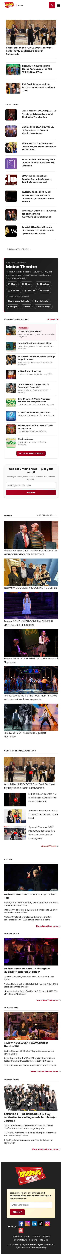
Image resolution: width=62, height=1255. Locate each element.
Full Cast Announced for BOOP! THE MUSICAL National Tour (38, 87)
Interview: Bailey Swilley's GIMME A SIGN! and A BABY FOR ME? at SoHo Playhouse (31, 992)
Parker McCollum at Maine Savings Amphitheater (36, 358)
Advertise (17, 1236)
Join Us (46, 1236)
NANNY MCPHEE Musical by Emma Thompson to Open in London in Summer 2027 (30, 911)
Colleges (12, 306)
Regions (33, 1240)
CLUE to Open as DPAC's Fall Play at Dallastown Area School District (29, 1052)
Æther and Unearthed (29, 331)
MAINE (20, 5)
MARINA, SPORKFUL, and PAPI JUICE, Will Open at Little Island (29, 978)
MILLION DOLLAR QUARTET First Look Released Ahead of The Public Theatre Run (42, 798)
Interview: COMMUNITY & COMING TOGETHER (30, 588)
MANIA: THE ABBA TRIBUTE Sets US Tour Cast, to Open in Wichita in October (38, 130)
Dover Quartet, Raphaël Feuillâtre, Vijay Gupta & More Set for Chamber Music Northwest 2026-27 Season (30, 1059)
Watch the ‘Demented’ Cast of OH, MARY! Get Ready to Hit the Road (43, 814)
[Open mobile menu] (58, 5)
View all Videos (48, 846)
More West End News (47, 926)
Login (44, 5)
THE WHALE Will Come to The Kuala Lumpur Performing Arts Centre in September (30, 1134)
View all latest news (18, 249)
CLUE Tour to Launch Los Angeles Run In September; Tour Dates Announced (36, 179)
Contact (36, 1236)
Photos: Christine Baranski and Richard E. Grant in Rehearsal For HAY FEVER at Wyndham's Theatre (27, 918)
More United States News (44, 1071)
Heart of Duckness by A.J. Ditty (34, 343)
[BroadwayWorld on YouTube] (21, 1230)
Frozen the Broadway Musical (34, 412)
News (14, 284)
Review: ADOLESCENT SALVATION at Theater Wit (26, 1044)
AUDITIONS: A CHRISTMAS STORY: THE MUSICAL (35, 427)
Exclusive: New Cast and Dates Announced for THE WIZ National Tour (37, 69)
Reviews (15, 290)
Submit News (20, 1240)
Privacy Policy (38, 1247)
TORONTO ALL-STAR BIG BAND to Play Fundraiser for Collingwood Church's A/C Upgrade (30, 1117)
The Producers (25, 439)
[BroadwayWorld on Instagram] (27, 1223)
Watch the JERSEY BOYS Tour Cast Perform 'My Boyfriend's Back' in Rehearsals (29, 786)
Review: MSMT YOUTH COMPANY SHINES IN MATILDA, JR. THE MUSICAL (28, 623)
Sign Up (17, 1212)
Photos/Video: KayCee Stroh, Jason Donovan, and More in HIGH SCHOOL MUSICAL (31, 904)
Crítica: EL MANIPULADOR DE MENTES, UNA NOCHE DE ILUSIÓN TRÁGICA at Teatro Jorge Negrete (28, 1127)
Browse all (52, 319)
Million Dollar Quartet (29, 371)
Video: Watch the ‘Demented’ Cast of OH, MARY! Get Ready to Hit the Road (39, 146)
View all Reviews (45, 515)
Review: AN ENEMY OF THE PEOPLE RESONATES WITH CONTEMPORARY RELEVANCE (39, 214)
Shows (28, 284)
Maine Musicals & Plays (16, 319)
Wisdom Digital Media (39, 1244)
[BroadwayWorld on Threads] (47, 1223)
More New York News (47, 1000)
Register (35, 5)
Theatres (44, 284)
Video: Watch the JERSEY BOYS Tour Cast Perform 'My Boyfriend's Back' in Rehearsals (29, 51)
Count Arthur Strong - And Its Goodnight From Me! (34, 386)
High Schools (41, 301)
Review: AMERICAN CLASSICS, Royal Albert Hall (30, 896)
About (27, 1236)
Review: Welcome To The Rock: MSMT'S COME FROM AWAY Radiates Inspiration (30, 697)
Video (46, 290)
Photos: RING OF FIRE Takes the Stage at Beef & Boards (30, 1065)
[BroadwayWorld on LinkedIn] (34, 1223)
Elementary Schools (18, 301)
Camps (26, 306)
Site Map (44, 1240)
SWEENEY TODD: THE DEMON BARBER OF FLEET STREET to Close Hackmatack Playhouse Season (38, 197)
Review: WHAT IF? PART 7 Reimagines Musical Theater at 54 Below (27, 970)
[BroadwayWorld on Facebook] (21, 1223)
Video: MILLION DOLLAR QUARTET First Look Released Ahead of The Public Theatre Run (39, 114)
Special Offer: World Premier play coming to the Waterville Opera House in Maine (38, 230)
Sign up (31, 492)
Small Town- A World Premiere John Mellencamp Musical (34, 400)
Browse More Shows (31, 453)
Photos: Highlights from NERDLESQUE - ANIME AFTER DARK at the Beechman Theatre (31, 985)
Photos (31, 290)
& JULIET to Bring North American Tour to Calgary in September (28, 1141)
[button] (52, 5)
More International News (45, 1149)
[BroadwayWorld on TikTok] (40, 1223)
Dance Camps (43, 306)
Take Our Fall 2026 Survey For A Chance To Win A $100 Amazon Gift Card (38, 162)
